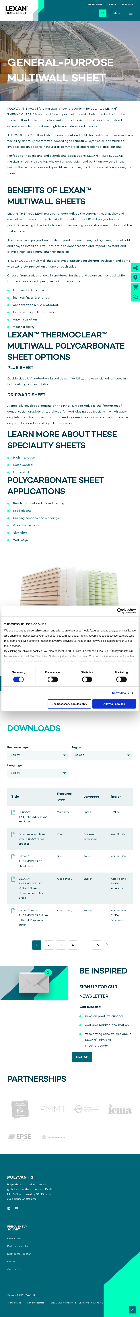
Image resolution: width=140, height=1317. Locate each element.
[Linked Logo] (20, 1109)
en (115, 13)
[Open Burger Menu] (131, 13)
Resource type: (18, 747)
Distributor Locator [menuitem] (19, 1254)
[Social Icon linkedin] (10, 1208)
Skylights (20, 533)
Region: (76, 747)
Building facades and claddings (36, 518)
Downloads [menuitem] (14, 1238)
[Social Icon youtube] (15, 1208)
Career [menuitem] (11, 1261)
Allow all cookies (114, 703)
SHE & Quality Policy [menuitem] (62, 1303)
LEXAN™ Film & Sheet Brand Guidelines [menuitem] (99, 1303)
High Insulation (24, 457)
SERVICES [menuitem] (127, 5)
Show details (120, 692)
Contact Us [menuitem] (14, 1269)
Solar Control (23, 465)
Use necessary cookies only (69, 703)
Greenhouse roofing (27, 525)
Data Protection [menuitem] (35, 1303)
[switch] (53, 679)
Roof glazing (22, 511)
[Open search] (102, 13)
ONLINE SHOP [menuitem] (94, 5)
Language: (14, 765)
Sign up (82, 1057)
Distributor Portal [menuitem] (17, 1246)
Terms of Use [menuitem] (14, 1303)
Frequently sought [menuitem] (15, 1228)
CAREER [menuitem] (111, 5)
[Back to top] (132, 1309)
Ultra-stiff (21, 472)
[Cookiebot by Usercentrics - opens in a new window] (120, 611)
